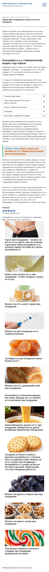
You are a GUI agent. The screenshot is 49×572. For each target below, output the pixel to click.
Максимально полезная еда (17, 3)
